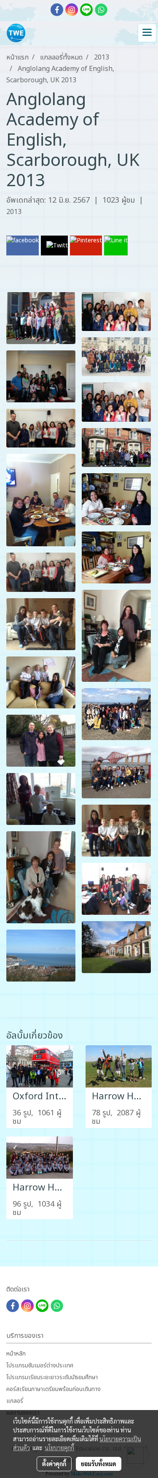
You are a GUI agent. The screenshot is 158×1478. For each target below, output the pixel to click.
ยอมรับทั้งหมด (98, 1463)
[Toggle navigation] (147, 33)
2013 (13, 212)
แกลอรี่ (14, 1401)
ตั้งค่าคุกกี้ (54, 1463)
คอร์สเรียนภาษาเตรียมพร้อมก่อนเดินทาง (53, 1389)
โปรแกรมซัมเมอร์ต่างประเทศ (39, 1365)
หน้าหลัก (16, 1353)
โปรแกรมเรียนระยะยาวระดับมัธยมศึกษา (52, 1377)
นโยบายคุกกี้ (59, 1447)
